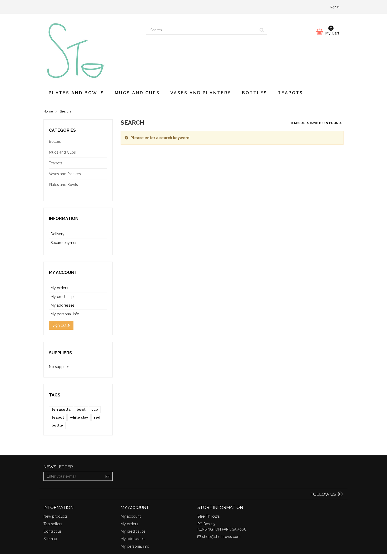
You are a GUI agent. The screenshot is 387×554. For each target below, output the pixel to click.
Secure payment (64, 243)
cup (94, 409)
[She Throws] (90, 49)
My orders (59, 288)
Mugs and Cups (137, 92)
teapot (58, 417)
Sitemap (50, 539)
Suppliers (60, 352)
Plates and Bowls (76, 92)
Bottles (254, 92)
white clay (79, 417)
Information (63, 218)
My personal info (65, 314)
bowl (81, 409)
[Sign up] (107, 476)
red (97, 417)
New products (55, 516)
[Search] (262, 30)
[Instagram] (340, 494)
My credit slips (63, 297)
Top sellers (52, 524)
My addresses (63, 305)
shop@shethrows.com (221, 537)
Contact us (52, 531)
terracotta (61, 409)
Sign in (335, 7)
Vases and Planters (200, 92)
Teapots (290, 92)
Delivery (57, 234)
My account (63, 272)
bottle (57, 425)
